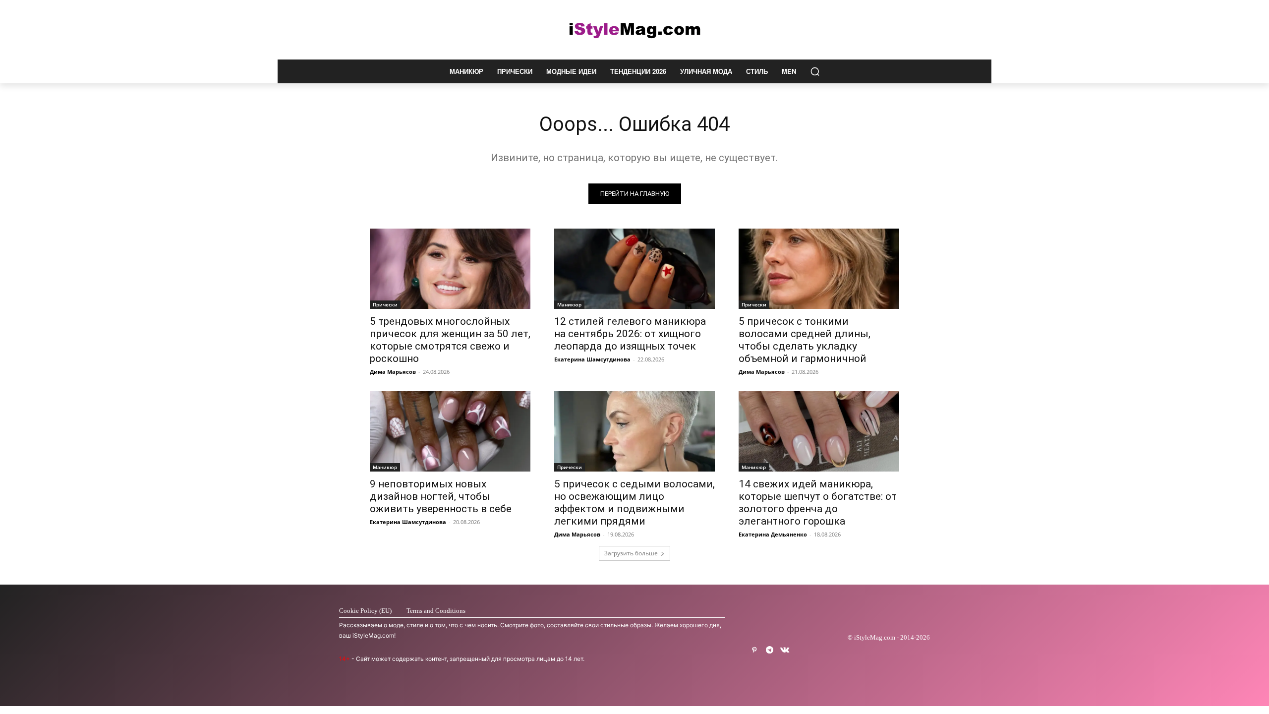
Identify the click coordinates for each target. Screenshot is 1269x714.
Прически (385, 304)
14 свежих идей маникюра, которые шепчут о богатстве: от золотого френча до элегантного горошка (818, 502)
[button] (815, 71)
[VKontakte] (785, 650)
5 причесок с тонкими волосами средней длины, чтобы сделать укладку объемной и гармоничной (804, 339)
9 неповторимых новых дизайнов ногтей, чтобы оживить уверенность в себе (441, 496)
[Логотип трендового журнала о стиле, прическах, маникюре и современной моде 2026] (634, 29)
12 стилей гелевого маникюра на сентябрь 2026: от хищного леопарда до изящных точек (630, 333)
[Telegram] (769, 650)
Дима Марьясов (393, 371)
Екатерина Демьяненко (773, 534)
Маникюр (569, 304)
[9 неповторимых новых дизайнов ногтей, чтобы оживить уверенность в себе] (450, 431)
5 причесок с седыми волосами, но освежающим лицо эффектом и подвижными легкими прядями (634, 502)
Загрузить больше (631, 553)
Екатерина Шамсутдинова (592, 359)
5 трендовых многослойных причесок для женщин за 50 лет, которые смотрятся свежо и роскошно (450, 339)
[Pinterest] (754, 650)
